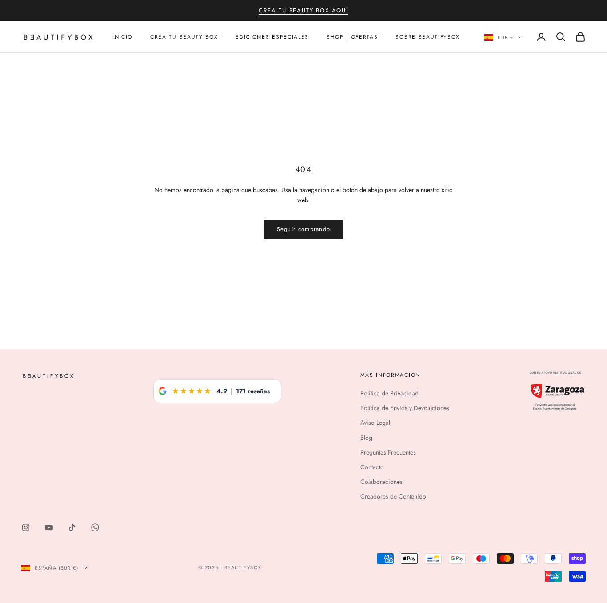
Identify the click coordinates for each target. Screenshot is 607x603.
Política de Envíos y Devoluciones (404, 407)
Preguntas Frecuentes (388, 452)
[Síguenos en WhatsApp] (95, 527)
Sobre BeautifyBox (427, 37)
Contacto (372, 467)
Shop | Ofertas (352, 37)
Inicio (122, 37)
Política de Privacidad (389, 393)
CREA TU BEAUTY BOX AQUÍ (303, 10)
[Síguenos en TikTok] (72, 527)
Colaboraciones (381, 481)
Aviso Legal (375, 422)
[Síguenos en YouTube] (48, 527)
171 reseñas (253, 391)
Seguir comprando (304, 229)
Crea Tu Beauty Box (184, 37)
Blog (366, 437)
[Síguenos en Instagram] (25, 527)
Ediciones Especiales (272, 37)
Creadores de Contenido (393, 496)
